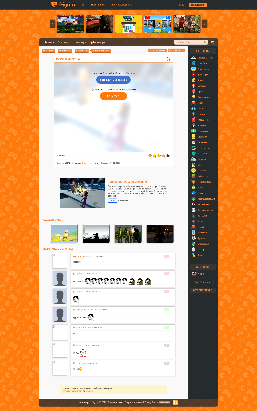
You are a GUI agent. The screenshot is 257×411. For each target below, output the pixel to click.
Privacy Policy (151, 402)
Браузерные (98, 4)
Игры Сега (202, 63)
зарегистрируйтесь (72, 391)
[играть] (70, 32)
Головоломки (204, 97)
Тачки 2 (201, 227)
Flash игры (63, 42)
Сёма (75, 345)
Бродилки (202, 86)
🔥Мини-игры (97, 42)
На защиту (202, 153)
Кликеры (202, 255)
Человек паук (204, 204)
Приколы (202, 170)
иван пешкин (79, 310)
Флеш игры (65, 50)
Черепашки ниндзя (206, 198)
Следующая (175, 50)
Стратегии (202, 136)
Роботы (201, 221)
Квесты (201, 108)
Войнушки (202, 215)
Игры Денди (203, 69)
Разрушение (203, 119)
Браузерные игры (205, 57)
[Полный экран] (168, 59)
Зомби (201, 187)
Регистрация (197, 5)
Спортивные (203, 131)
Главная (49, 42)
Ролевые (202, 125)
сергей (76, 328)
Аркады (201, 80)
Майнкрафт (203, 176)
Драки (200, 91)
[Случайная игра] (212, 43)
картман (77, 256)
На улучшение (204, 148)
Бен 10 (200, 165)
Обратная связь (115, 402)
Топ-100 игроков (202, 282)
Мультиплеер (203, 244)
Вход (181, 5)
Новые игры (79, 42)
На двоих (202, 159)
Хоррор (201, 249)
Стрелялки (81, 50)
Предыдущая (158, 50)
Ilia (74, 363)
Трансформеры (204, 182)
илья (75, 274)
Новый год (202, 232)
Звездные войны (205, 210)
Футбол (201, 238)
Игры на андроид (121, 4)
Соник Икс (202, 193)
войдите (90, 391)
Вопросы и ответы (134, 402)
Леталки (201, 114)
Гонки (200, 103)
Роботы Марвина (101, 50)
